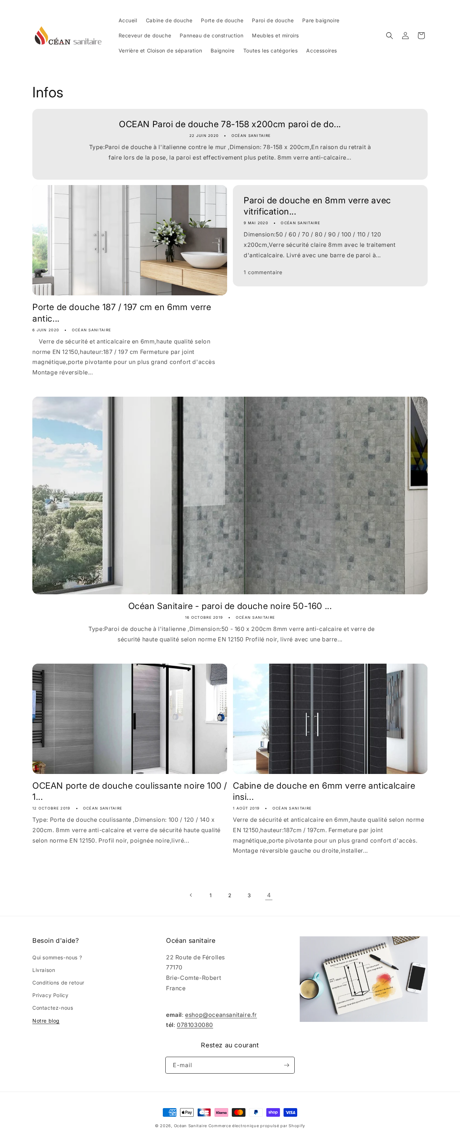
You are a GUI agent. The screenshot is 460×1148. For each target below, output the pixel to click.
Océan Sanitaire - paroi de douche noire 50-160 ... (230, 606)
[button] (389, 35)
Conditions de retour (58, 982)
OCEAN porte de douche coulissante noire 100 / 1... (129, 791)
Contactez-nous (52, 1008)
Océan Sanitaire (190, 1125)
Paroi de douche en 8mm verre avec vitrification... (317, 206)
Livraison (43, 970)
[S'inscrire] (286, 1065)
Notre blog (46, 1021)
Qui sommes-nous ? (57, 957)
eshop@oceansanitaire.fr (221, 1014)
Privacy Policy (50, 995)
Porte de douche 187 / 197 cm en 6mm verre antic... (121, 312)
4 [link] (269, 895)
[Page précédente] (191, 895)
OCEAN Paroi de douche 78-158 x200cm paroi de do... (230, 124)
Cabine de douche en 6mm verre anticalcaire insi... (324, 791)
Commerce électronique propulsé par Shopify (256, 1125)
